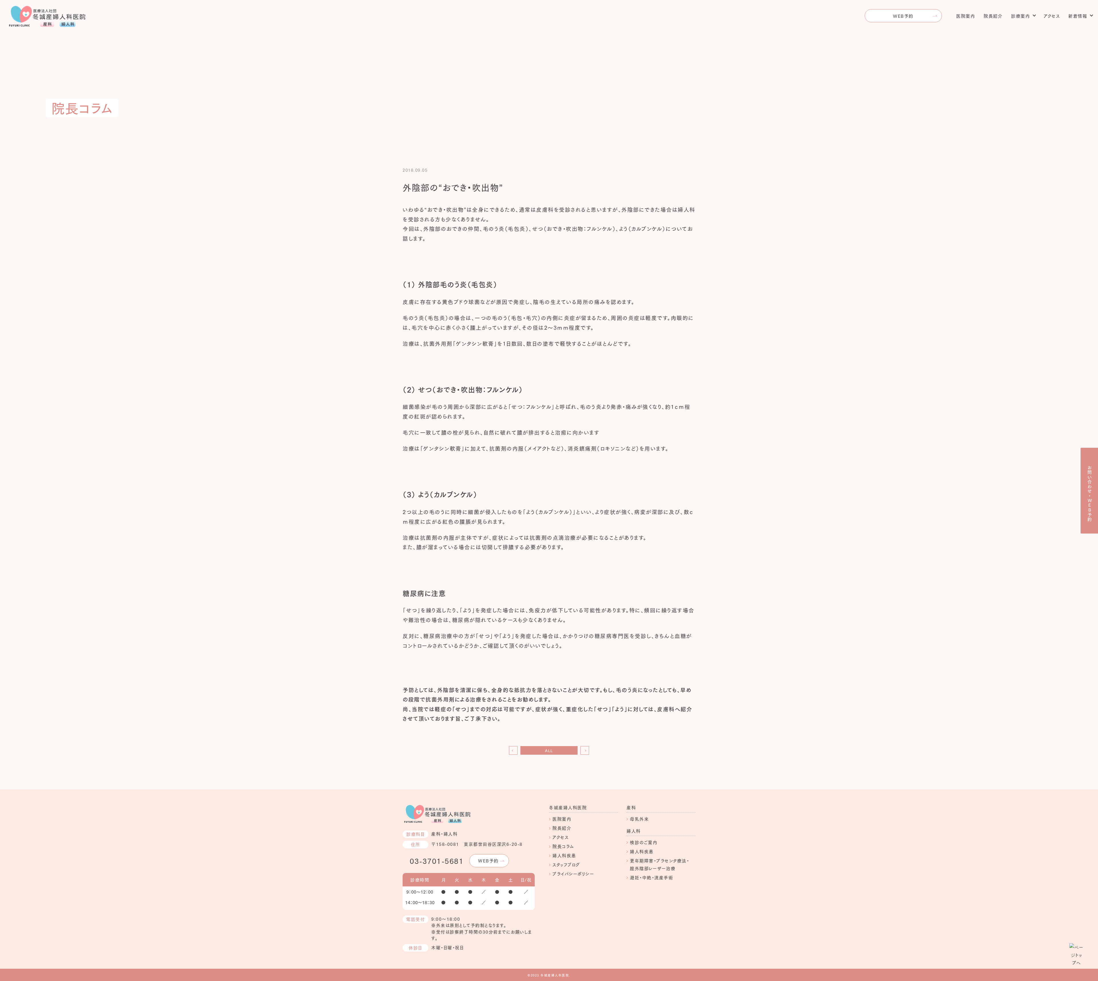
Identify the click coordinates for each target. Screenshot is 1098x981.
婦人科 (633, 830)
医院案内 (965, 15)
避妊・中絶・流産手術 (651, 877)
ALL (549, 750)
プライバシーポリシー (573, 873)
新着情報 (1077, 15)
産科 (631, 807)
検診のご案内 (643, 842)
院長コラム (563, 846)
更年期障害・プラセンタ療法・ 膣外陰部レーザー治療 (659, 864)
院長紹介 (993, 15)
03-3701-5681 (437, 860)
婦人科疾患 (564, 855)
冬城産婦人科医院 (568, 807)
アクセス (1052, 15)
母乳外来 (639, 818)
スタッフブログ (566, 864)
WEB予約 (903, 15)
